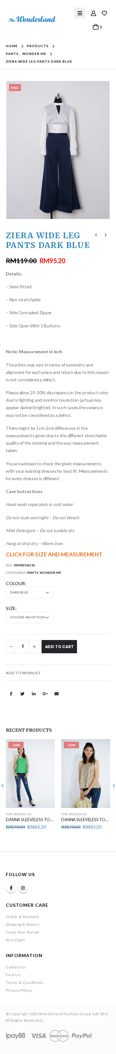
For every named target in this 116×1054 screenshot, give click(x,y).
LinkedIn (34, 693)
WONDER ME (50, 572)
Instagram (23, 888)
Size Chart (15, 939)
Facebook (11, 693)
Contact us (16, 967)
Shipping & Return (22, 924)
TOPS (9, 814)
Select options (44, 750)
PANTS (32, 572)
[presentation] (14, 150)
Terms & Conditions (25, 982)
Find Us (13, 974)
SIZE (10, 608)
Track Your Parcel (22, 932)
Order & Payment (22, 916)
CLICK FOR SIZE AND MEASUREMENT (54, 554)
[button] (23, 673)
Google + (45, 693)
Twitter (22, 693)
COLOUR (15, 583)
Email (56, 693)
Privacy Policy (19, 990)
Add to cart (59, 646)
